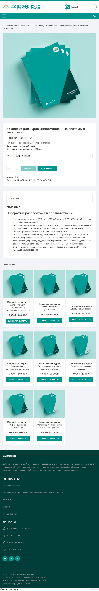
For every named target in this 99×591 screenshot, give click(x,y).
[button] (92, 37)
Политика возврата (11, 485)
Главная (6, 26)
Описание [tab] (15, 198)
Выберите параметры (17, 321)
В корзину (28, 169)
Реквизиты (7, 499)
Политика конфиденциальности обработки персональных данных (32, 492)
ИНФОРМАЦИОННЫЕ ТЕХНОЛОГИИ (27, 26)
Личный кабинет (9, 514)
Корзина (6, 507)
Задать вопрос (47, 169)
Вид (8, 155)
